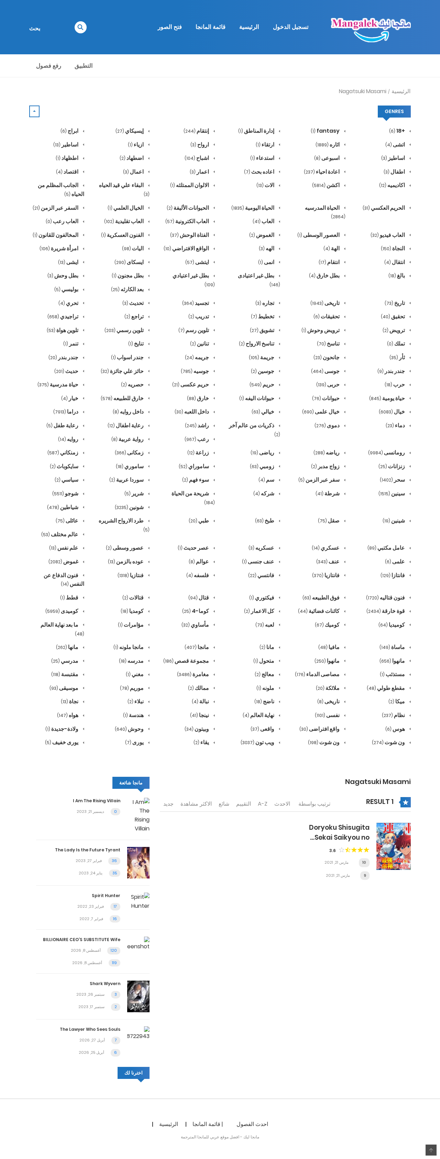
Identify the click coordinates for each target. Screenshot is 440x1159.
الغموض (262, 235)
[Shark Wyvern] (138, 996)
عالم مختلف (60, 534)
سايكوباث (64, 466)
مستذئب (393, 674)
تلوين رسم (194, 330)
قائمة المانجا (211, 27)
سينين (392, 493)
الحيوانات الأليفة (188, 208)
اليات (133, 248)
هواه (68, 715)
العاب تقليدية (124, 221)
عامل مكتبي (386, 548)
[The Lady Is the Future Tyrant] (138, 863)
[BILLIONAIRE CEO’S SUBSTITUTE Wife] (138, 943)
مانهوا (393, 661)
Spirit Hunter (106, 895)
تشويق (262, 330)
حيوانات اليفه (257, 398)
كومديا (133, 611)
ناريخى (329, 701)
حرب (395, 384)
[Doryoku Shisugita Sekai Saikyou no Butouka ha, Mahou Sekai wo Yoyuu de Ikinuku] (393, 846)
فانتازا (393, 575)
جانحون (327, 357)
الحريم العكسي (384, 208)
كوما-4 (196, 611)
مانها (67, 647)
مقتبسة (65, 674)
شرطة (328, 493)
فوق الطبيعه (321, 597)
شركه (264, 493)
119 (114, 962)
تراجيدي (63, 316)
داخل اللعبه (192, 412)
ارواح (200, 144)
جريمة (262, 357)
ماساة (393, 647)
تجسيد (196, 303)
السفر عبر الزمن (56, 208)
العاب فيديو (388, 235)
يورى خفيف (62, 742)
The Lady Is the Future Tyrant (87, 850)
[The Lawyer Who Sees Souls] (138, 1033)
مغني (135, 674)
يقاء (202, 742)
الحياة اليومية (253, 208)
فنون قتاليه (386, 597)
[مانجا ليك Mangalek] (371, 26)
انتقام (330, 262)
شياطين (63, 507)
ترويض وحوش (321, 330)
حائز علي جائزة (123, 371)
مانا (267, 647)
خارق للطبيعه (123, 398)
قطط (69, 597)
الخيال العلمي (126, 208)
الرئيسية (249, 27)
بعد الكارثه (128, 289)
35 (114, 873)
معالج (265, 674)
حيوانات (326, 398)
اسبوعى (327, 158)
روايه (68, 439)
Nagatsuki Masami (362, 91)
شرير (134, 493)
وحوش (130, 729)
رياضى (263, 452)
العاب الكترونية (187, 221)
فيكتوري (262, 597)
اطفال (395, 172)
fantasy (326, 131)
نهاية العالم (259, 715)
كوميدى (62, 611)
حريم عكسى (191, 384)
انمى (266, 262)
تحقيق (393, 316)
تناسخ (329, 343)
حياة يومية (387, 398)
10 (364, 862)
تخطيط (263, 316)
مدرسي (65, 661)
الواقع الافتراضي (187, 248)
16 (115, 918)
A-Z (262, 804)
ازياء (136, 144)
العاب (264, 221)
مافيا (329, 647)
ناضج (264, 701)
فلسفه (198, 575)
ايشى (68, 262)
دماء (396, 425)
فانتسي (261, 575)
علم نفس (64, 548)
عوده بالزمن (126, 561)
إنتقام (197, 131)
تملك (396, 343)
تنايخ (136, 343)
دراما (66, 412)
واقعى (263, 729)
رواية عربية (128, 439)
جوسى (326, 371)
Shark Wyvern (105, 983)
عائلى (67, 521)
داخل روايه (129, 412)
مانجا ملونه (129, 647)
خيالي (263, 412)
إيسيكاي (130, 131)
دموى (328, 425)
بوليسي (66, 289)
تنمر (71, 343)
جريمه (197, 357)
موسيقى (64, 688)
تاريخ (395, 303)
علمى (395, 561)
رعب (197, 439)
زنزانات (392, 466)
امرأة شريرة (59, 248)
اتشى (395, 144)
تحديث (133, 303)
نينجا (200, 715)
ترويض (394, 330)
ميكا (397, 701)
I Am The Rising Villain (96, 801)
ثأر (397, 357)
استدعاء (262, 158)
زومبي (262, 466)
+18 (397, 131)
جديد (168, 804)
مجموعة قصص (186, 661)
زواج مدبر (326, 466)
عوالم (199, 561)
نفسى (328, 715)
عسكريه (262, 548)
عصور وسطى (125, 548)
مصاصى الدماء (318, 674)
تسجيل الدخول (291, 27)
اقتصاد (67, 172)
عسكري (326, 548)
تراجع (134, 316)
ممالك (199, 688)
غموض (63, 561)
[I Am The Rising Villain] (138, 815)
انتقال (395, 262)
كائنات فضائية (319, 611)
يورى (135, 742)
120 (114, 950)
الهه (267, 248)
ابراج (69, 131)
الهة (332, 248)
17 (115, 906)
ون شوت (389, 742)
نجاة (70, 701)
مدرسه (132, 661)
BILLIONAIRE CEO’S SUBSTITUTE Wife (81, 939)
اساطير (66, 144)
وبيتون (197, 729)
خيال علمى (321, 412)
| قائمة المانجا (207, 1124)
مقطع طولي (386, 688)
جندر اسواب (128, 357)
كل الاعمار (259, 611)
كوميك (328, 625)
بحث (35, 28)
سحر (393, 480)
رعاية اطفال (126, 425)
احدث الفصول (252, 1124)
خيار (70, 398)
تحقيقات (327, 316)
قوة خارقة (386, 611)
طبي (199, 521)
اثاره (328, 144)
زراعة (198, 452)
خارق (198, 398)
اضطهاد (132, 158)
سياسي (67, 480)
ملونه (265, 688)
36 (114, 860)
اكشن (326, 185)
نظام (394, 715)
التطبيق (84, 66)
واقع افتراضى (320, 729)
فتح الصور (170, 27)
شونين (130, 507)
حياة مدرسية (58, 384)
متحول (264, 661)
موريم (132, 688)
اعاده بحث (259, 172)
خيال (392, 412)
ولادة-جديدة (62, 729)
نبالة (201, 701)
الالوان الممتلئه (190, 185)
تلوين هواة (63, 330)
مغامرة (193, 674)
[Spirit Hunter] (138, 901)
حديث (66, 371)
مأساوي (196, 625)
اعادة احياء (322, 172)
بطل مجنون (128, 275)
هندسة (134, 715)
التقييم (243, 804)
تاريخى (325, 303)
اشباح (197, 158)
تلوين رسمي (124, 330)
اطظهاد (67, 158)
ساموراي (194, 466)
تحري (68, 303)
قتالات (133, 597)
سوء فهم (196, 480)
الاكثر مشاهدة (196, 804)
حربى (328, 384)
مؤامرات (131, 625)
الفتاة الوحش (190, 235)
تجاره (265, 303)
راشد (197, 425)
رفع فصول (48, 66)
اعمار (200, 172)
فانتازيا (326, 575)
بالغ (397, 275)
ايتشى (197, 262)
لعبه (265, 625)
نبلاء (136, 701)
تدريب (199, 316)
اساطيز (393, 158)
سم (266, 480)
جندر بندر (63, 357)
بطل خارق (325, 275)
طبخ (265, 521)
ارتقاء (265, 144)
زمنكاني (63, 452)
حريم (262, 384)
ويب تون (258, 742)
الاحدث (282, 804)
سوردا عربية (127, 480)
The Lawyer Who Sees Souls (90, 1029)
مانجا (197, 647)
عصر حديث (194, 548)
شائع (224, 804)
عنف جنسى (258, 561)
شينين (394, 521)
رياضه (327, 452)
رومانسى (387, 452)
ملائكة (328, 688)
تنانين (200, 343)
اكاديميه (392, 185)
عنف (328, 561)
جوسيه (195, 371)
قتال (199, 597)
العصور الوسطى (319, 235)
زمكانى (130, 452)
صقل (329, 521)
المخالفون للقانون (56, 235)
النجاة (393, 248)
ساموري (130, 466)
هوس (395, 729)
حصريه (133, 384)
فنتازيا (131, 575)
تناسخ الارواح (257, 343)
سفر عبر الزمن (319, 480)
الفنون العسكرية (123, 235)
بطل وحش (63, 275)
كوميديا (392, 625)
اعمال (134, 172)
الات (265, 185)
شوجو (65, 493)
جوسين (263, 371)
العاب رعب (62, 221)
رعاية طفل (62, 425)
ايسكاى (129, 262)
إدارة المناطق (256, 131)
